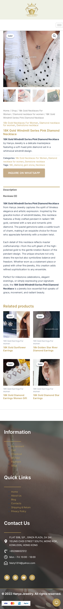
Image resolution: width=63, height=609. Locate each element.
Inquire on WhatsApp (24, 172)
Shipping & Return (21, 507)
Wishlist (15, 457)
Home (6, 110)
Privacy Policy (18, 511)
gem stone (29, 165)
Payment (16, 461)
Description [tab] (10, 189)
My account (17, 446)
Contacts (16, 503)
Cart (13, 450)
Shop (14, 110)
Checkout (16, 454)
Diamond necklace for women (28, 114)
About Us (16, 495)
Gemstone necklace (27, 125)
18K (11, 165)
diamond (18, 165)
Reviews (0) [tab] (10, 196)
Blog (13, 499)
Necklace (40, 165)
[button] (54, 36)
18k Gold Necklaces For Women (20, 122)
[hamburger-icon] (59, 25)
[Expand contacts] (56, 603)
